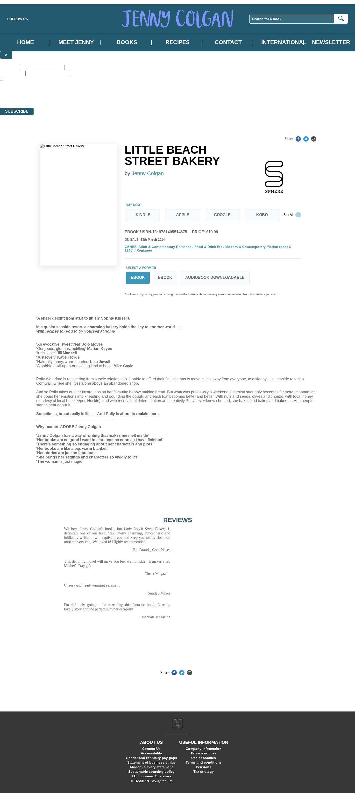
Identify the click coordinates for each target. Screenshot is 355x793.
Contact (228, 42)
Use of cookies (203, 758)
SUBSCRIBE (16, 111)
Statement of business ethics (151, 762)
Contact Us (151, 749)
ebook (165, 277)
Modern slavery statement (151, 767)
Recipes (177, 42)
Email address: (12, 73)
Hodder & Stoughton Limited (57, 92)
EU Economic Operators (151, 776)
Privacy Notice (96, 97)
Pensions (203, 767)
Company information (203, 749)
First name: (9, 67)
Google (222, 215)
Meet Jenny (76, 42)
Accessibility (151, 753)
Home (25, 42)
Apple (182, 215)
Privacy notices (203, 753)
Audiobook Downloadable (215, 277)
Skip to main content (15, 2)
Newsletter (331, 42)
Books (127, 42)
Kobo (262, 215)
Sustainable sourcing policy (151, 771)
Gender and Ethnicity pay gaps (151, 758)
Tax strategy (203, 771)
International (283, 42)
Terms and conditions (204, 762)
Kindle (143, 215)
